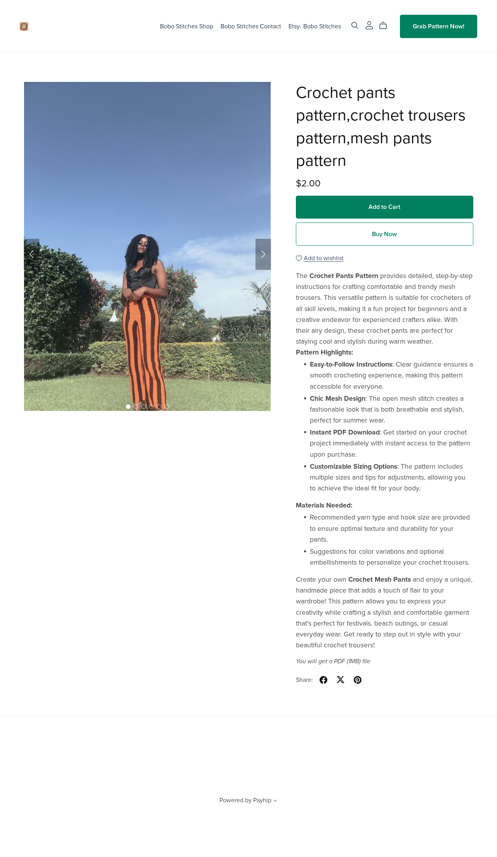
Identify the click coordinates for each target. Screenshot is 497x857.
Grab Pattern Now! (438, 26)
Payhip (262, 800)
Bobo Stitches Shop (186, 26)
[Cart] (386, 26)
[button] (31, 254)
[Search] (354, 25)
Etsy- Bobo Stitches (314, 26)
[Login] (369, 25)
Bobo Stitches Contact (251, 26)
